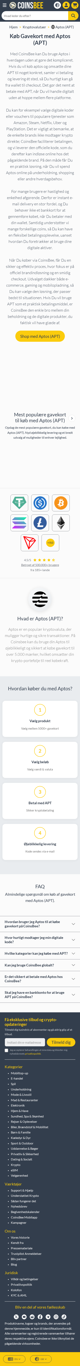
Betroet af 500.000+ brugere (40, 565)
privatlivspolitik (33, 1053)
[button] (5, 5)
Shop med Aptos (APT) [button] (40, 336)
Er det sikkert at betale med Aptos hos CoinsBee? (34, 978)
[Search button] (73, 15)
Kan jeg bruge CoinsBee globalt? (29, 965)
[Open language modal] (57, 5)
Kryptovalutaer (34, 27)
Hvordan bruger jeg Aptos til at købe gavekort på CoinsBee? (32, 924)
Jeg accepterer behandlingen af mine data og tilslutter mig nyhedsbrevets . (38, 1051)
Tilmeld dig (61, 1042)
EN (16, 1359)
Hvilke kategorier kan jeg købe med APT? (36, 953)
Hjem (13, 27)
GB (42, 1359)
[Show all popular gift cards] (71, 418)
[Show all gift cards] (71, 418)
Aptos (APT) (64, 27)
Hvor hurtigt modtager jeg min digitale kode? (34, 939)
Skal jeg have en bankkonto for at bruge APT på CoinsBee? (34, 994)
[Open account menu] (66, 5)
